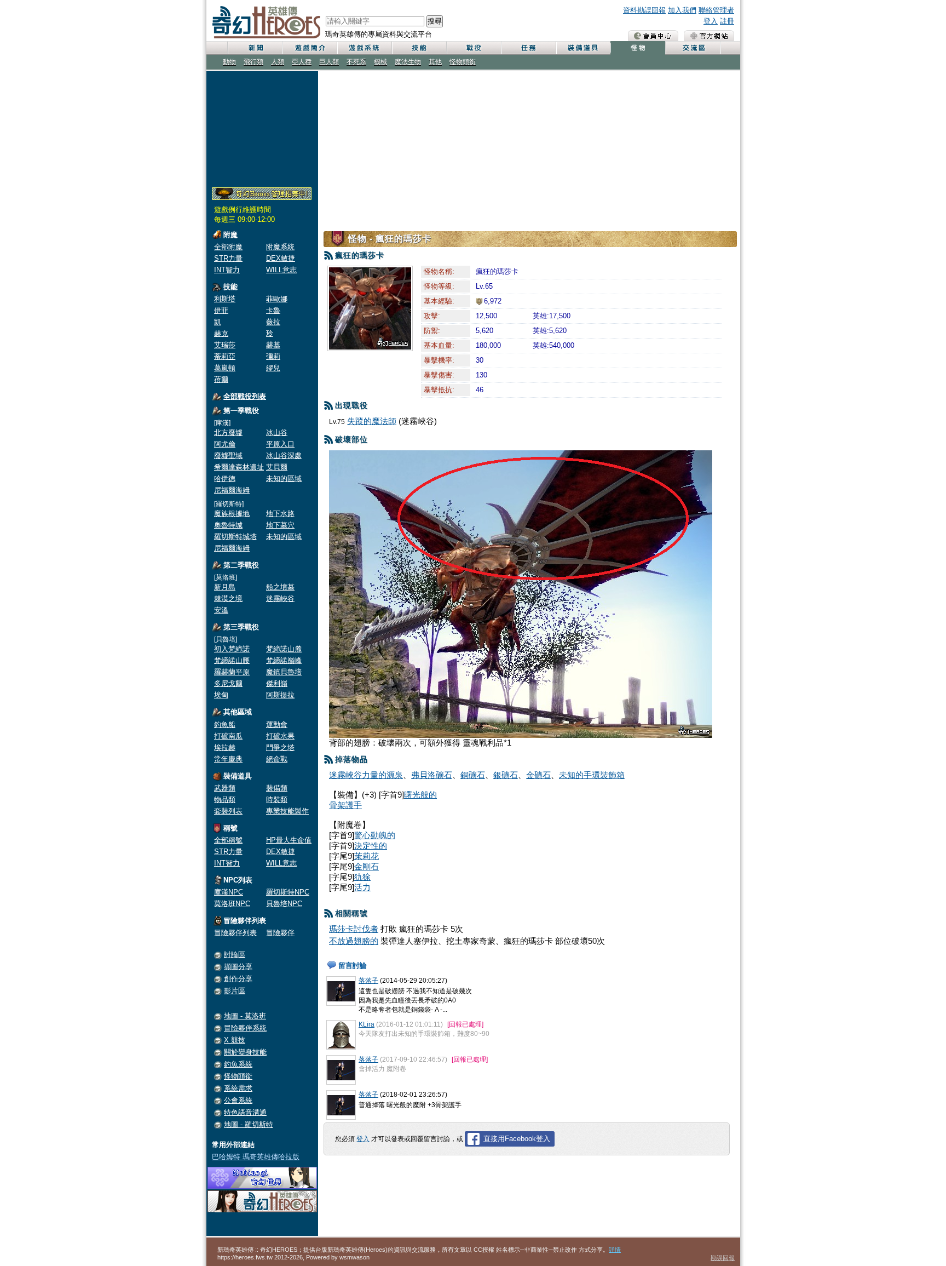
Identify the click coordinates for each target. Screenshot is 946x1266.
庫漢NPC (228, 892)
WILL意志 (281, 270)
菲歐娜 (276, 299)
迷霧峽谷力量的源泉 (366, 775)
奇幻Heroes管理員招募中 (262, 194)
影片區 (234, 991)
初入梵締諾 (232, 649)
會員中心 (653, 35)
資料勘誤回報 (644, 10)
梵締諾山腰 (232, 660)
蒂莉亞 (224, 356)
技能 (418, 48)
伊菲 (221, 310)
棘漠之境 (228, 598)
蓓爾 (221, 379)
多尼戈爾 (228, 683)
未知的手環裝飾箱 (592, 775)
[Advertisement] (262, 127)
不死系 (356, 62)
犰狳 (362, 876)
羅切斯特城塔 (235, 536)
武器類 (224, 788)
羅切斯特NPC (287, 892)
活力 (362, 887)
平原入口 (280, 444)
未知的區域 (284, 478)
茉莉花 (366, 856)
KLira (366, 1024)
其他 (435, 62)
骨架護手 (345, 805)
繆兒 (273, 368)
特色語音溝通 (245, 1112)
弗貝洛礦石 (431, 775)
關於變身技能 (245, 1052)
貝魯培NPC (284, 904)
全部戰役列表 (244, 396)
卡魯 (273, 310)
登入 (710, 21)
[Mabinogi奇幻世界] (262, 1186)
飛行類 (253, 62)
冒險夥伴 (280, 933)
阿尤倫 (224, 444)
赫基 (273, 345)
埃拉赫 (224, 747)
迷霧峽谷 (280, 598)
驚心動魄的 (374, 835)
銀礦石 (505, 775)
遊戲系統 (364, 48)
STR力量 (228, 258)
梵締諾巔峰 (284, 660)
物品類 (224, 799)
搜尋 (435, 21)
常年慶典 (228, 759)
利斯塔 (224, 299)
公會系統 (238, 1100)
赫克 (221, 333)
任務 (528, 48)
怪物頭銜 (462, 62)
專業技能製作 (287, 811)
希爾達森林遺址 (239, 467)
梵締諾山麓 (284, 649)
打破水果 (280, 736)
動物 (229, 62)
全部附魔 (228, 247)
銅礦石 (472, 775)
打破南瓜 (228, 736)
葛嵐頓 (224, 368)
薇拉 (273, 322)
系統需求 (238, 1088)
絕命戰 (276, 759)
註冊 (727, 21)
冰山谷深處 (284, 455)
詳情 (615, 1249)
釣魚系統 (238, 1064)
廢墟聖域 (228, 455)
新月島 (224, 587)
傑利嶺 (276, 683)
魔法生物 (408, 62)
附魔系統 (280, 247)
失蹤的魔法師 (371, 421)
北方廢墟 (228, 432)
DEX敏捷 (280, 258)
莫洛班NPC (232, 904)
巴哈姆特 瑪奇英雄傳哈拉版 (255, 1157)
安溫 (221, 610)
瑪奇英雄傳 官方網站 (709, 35)
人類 (277, 62)
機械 (380, 62)
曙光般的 (420, 794)
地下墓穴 (280, 525)
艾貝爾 (276, 467)
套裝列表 (228, 811)
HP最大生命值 (289, 840)
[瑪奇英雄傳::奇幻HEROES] (262, 1210)
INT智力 (227, 270)
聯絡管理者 (716, 10)
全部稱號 (228, 840)
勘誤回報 (723, 1257)
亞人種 (302, 62)
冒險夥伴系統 (245, 1028)
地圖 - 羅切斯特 (248, 1124)
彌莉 (273, 356)
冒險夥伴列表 (235, 933)
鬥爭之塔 (280, 747)
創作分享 (238, 979)
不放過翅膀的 (353, 941)
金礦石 (538, 775)
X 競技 (234, 1040)
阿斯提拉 (280, 695)
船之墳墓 (280, 587)
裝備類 (276, 788)
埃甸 (221, 695)
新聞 (254, 48)
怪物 (637, 48)
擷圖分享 (238, 967)
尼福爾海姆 (232, 490)
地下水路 (280, 513)
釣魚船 (224, 724)
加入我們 (682, 10)
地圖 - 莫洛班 (245, 1016)
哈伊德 (224, 478)
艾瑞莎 (224, 345)
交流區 (692, 48)
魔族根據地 (232, 513)
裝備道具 (583, 48)
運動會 (276, 724)
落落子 (368, 980)
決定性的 (370, 845)
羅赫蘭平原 (232, 672)
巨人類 (329, 62)
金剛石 (366, 866)
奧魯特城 (228, 525)
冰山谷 (276, 432)
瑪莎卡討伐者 (353, 928)
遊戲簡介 (309, 48)
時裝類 (276, 799)
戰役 (473, 48)
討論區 (234, 954)
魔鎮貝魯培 (284, 672)
